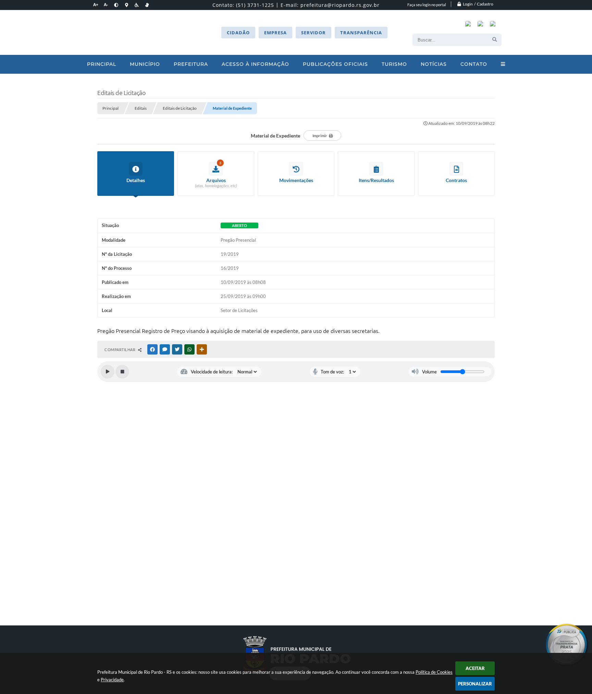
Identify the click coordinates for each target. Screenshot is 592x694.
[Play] (107, 372)
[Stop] (122, 372)
